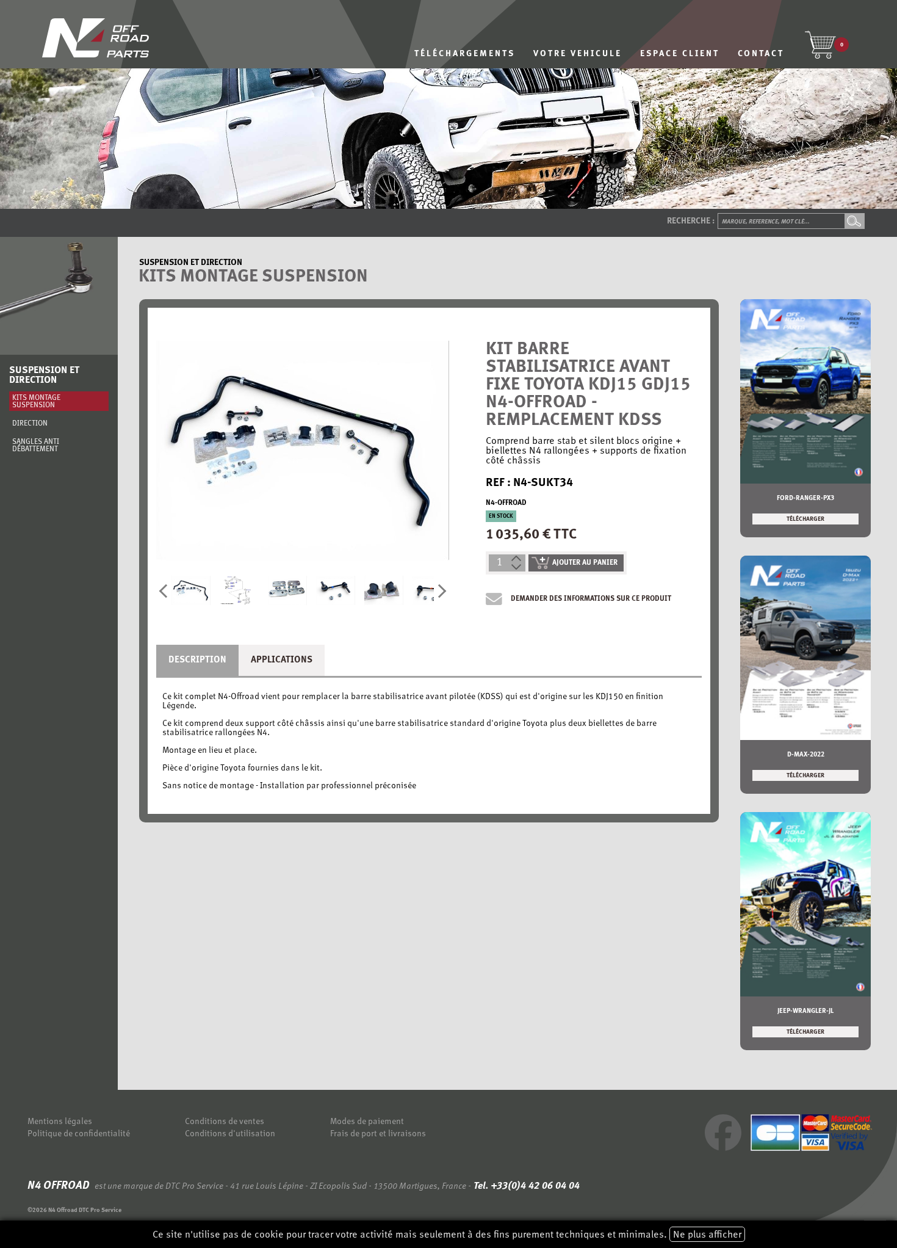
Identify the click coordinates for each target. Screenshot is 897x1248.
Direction (30, 423)
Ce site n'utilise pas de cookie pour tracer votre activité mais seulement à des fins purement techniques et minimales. (447, 1235)
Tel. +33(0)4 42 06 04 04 (525, 1186)
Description (197, 660)
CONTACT (761, 54)
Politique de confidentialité (78, 1134)
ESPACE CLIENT (679, 54)
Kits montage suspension (36, 401)
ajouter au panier (585, 563)
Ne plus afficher (707, 1235)
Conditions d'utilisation (230, 1134)
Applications (281, 660)
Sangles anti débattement (35, 445)
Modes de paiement (367, 1121)
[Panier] (820, 45)
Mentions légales (59, 1121)
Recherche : (691, 221)
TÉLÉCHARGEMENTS (464, 54)
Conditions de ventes (224, 1121)
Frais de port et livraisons (378, 1134)
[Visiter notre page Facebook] (723, 1148)
